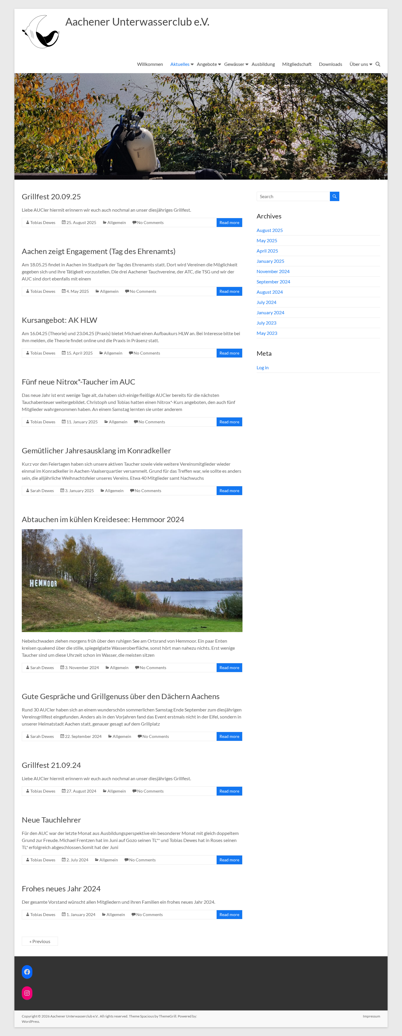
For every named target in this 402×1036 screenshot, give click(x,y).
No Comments (150, 222)
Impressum (371, 1016)
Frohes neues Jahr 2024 (61, 888)
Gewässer (234, 64)
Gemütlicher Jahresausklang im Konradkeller (96, 450)
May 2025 (267, 240)
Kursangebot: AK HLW (59, 320)
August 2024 (270, 292)
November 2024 (273, 271)
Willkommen (150, 64)
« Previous (39, 941)
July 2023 (266, 322)
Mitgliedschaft (297, 64)
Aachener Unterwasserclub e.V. (137, 21)
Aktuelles (180, 64)
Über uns (359, 64)
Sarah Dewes (42, 490)
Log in (263, 367)
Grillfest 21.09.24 (51, 765)
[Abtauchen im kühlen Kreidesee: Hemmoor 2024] (132, 532)
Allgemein (116, 222)
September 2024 (273, 281)
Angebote (207, 64)
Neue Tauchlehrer (51, 819)
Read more (229, 222)
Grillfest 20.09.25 (51, 196)
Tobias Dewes (42, 222)
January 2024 (270, 312)
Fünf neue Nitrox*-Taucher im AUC (78, 381)
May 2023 (267, 333)
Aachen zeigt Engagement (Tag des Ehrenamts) (99, 251)
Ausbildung (263, 64)
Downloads (330, 64)
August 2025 (270, 230)
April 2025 (267, 250)
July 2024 (266, 302)
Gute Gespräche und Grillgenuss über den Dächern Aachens (121, 696)
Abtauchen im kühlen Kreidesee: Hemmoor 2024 (103, 519)
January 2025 (270, 261)
